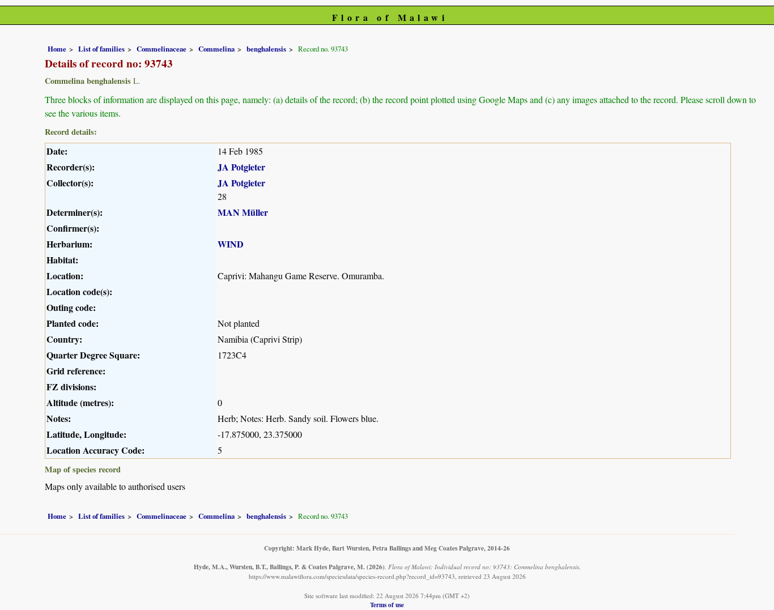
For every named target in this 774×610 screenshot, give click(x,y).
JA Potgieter (241, 166)
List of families (101, 49)
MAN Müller (243, 212)
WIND (231, 243)
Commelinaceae (161, 49)
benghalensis (266, 49)
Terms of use (387, 604)
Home (57, 49)
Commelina (216, 49)
